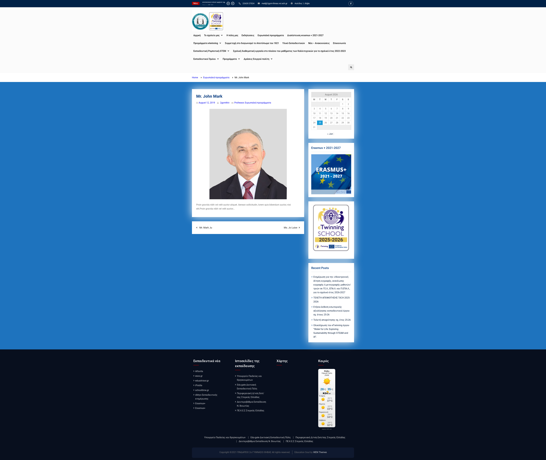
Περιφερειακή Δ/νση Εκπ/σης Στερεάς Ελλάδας (320, 437)
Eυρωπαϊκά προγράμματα (271, 35)
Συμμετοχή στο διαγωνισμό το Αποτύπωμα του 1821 (252, 43)
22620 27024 (248, 3)
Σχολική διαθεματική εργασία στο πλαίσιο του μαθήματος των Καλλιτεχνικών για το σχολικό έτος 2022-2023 (289, 51)
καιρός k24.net (327, 429)
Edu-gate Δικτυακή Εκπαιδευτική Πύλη (270, 437)
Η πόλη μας (232, 35)
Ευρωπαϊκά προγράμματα (258, 102)
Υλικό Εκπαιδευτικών (293, 43)
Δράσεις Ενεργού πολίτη (256, 59)
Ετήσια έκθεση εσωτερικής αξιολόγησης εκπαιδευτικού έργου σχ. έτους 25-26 (331, 311)
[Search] (351, 67)
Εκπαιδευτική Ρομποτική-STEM (209, 51)
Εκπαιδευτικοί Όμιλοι (204, 59)
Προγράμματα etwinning (205, 43)
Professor (239, 102)
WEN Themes (320, 452)
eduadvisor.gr (202, 380)
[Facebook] (350, 3)
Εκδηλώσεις (248, 35)
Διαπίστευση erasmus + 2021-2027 (305, 35)
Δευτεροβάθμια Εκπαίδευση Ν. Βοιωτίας (260, 441)
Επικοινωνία (339, 43)
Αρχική (197, 35)
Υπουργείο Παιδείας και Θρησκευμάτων (225, 437)
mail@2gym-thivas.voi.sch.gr (274, 3)
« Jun (330, 134)
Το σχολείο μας (212, 35)
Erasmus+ (200, 403)
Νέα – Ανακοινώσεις (319, 43)
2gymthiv (224, 102)
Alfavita (199, 371)
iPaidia (198, 385)
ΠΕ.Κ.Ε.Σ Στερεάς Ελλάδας (250, 410)
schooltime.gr (202, 390)
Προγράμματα (230, 59)
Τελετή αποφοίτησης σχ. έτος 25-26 (332, 320)
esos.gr (198, 376)
